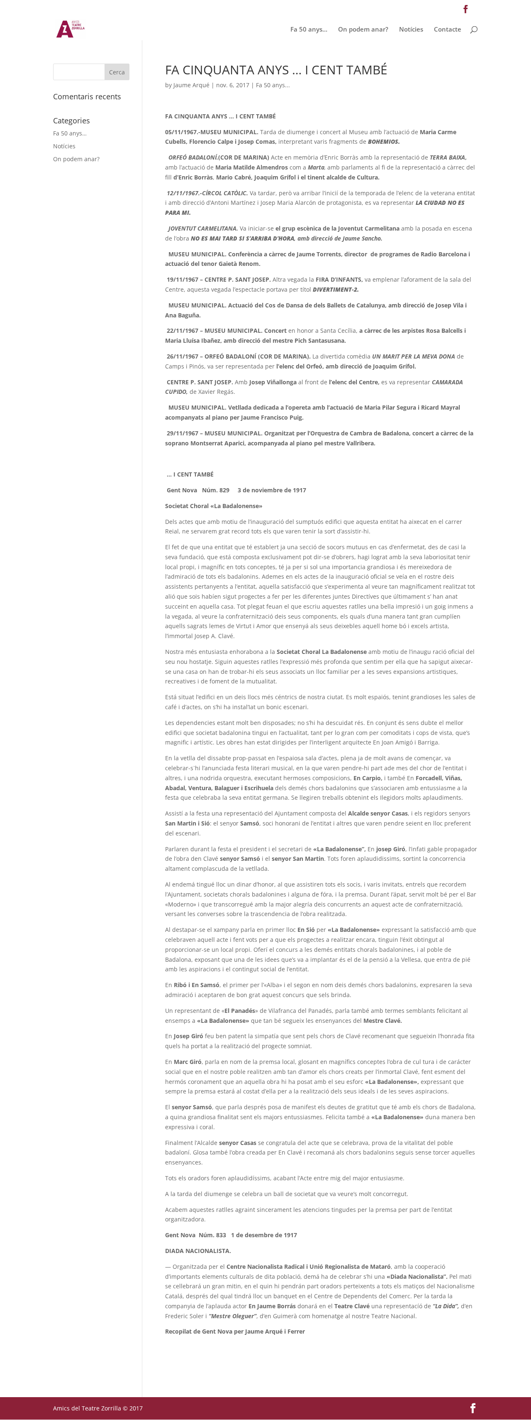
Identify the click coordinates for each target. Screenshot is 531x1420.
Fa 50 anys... (273, 85)
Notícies (411, 29)
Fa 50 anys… (308, 29)
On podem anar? (363, 29)
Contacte (447, 29)
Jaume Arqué (191, 85)
